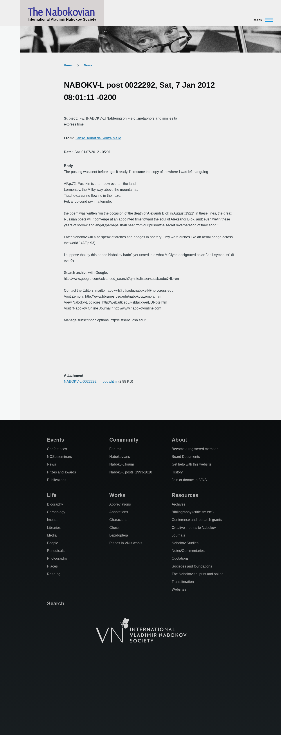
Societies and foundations (192, 566)
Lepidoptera (118, 535)
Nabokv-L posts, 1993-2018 (130, 472)
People (52, 543)
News (88, 65)
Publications (56, 480)
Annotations (118, 512)
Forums (115, 449)
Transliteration (183, 582)
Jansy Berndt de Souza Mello (98, 138)
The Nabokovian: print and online (197, 574)
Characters (117, 520)
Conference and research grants (197, 520)
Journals (178, 535)
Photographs (57, 558)
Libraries (54, 527)
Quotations (180, 558)
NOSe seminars (59, 456)
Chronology (56, 512)
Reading (53, 574)
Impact (52, 520)
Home (68, 65)
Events (55, 440)
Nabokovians (119, 456)
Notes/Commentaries (188, 551)
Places (52, 566)
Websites (179, 589)
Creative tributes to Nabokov (194, 527)
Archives (178, 504)
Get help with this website (191, 464)
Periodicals (56, 551)
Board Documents (186, 456)
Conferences (57, 449)
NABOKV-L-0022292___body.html (90, 381)
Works (117, 495)
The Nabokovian (61, 11)
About (179, 440)
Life (51, 495)
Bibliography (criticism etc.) (193, 512)
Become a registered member (195, 449)
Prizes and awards (61, 472)
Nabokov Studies (185, 543)
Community (123, 440)
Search (55, 603)
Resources (185, 495)
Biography (55, 504)
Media (52, 535)
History (177, 472)
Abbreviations (120, 504)
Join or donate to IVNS (189, 480)
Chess (114, 527)
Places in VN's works (125, 543)
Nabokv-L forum (121, 464)
